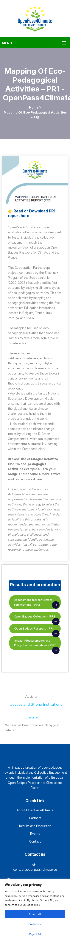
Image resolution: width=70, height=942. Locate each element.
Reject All (35, 934)
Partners (35, 818)
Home (33, 107)
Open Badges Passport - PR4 (34, 628)
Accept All (35, 914)
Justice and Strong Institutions (36, 704)
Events (35, 834)
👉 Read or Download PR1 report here (31, 213)
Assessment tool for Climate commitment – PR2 (33, 602)
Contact (35, 841)
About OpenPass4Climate (35, 810)
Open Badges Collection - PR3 (34, 616)
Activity (32, 696)
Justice (32, 717)
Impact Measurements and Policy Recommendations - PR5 (35, 643)
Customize (35, 924)
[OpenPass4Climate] (35, 18)
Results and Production (35, 826)
